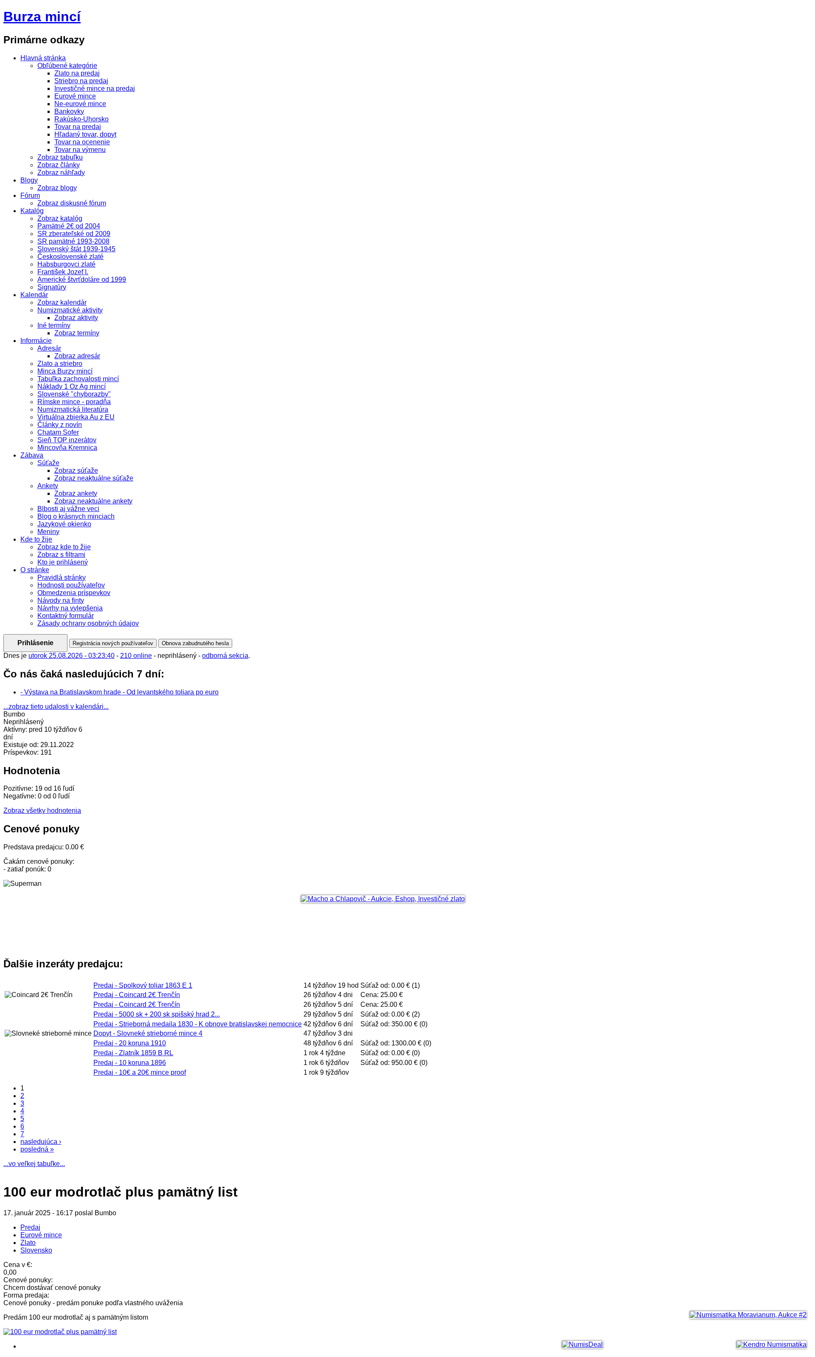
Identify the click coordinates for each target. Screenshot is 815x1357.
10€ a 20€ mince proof (139, 1072)
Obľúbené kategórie (67, 65)
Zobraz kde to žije (64, 547)
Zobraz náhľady (61, 172)
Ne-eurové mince (80, 103)
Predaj (30, 1227)
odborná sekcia (225, 655)
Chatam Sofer (58, 432)
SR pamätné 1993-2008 (73, 241)
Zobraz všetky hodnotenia (42, 810)
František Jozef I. (62, 271)
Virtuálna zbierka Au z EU (76, 417)
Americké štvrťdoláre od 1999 (81, 279)
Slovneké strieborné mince (147, 1033)
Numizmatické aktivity (70, 310)
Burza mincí (42, 16)
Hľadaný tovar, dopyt (85, 134)
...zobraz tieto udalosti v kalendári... (56, 706)
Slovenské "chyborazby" (74, 394)
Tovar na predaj (77, 126)
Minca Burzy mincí (65, 371)
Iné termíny (53, 325)
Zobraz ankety (75, 493)
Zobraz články (58, 165)
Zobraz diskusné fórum (71, 203)
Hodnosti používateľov (71, 585)
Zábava (31, 455)
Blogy (29, 180)
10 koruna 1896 (129, 1062)
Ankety (47, 485)
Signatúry (51, 287)
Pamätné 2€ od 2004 (68, 226)
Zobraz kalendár (62, 302)
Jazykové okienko (64, 524)
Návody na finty (60, 600)
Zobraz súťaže (76, 470)
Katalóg (32, 210)
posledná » (37, 1149)
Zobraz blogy (57, 187)
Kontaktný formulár (65, 615)
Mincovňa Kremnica (67, 447)
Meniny (48, 531)
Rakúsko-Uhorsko (81, 119)
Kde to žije (36, 539)
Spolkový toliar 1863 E (142, 985)
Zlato (28, 1242)
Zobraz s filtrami (61, 554)
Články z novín (59, 424)
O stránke (34, 569)
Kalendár (34, 294)
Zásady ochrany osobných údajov (88, 623)
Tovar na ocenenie (82, 142)
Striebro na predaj (81, 80)
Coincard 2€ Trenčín (136, 994)
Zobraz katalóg (59, 218)
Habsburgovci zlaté (66, 264)
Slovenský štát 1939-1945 (76, 249)
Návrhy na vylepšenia (70, 608)
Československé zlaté (70, 256)
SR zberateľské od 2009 (73, 233)
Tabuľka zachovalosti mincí (78, 378)
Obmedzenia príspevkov (73, 592)
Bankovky (69, 111)
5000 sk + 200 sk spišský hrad (156, 1014)
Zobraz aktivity (76, 317)
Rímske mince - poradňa (74, 401)
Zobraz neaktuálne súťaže (93, 478)
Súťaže (48, 462)
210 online (136, 655)
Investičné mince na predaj (94, 88)
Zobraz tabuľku (60, 157)
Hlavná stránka (43, 58)
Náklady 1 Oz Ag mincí (71, 386)
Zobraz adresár (77, 356)
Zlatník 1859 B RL (133, 1052)
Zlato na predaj (77, 73)
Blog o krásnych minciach (76, 516)
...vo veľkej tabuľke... (34, 1163)
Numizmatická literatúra (72, 409)
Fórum (30, 195)
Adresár (49, 348)
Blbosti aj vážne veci (68, 508)
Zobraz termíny (76, 333)
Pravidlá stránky (61, 577)
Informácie (36, 340)
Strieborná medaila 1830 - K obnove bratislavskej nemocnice (197, 1024)
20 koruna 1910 (129, 1043)
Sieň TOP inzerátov (66, 440)
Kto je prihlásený (62, 562)
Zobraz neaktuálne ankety (93, 501)
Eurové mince (75, 96)
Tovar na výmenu (80, 149)
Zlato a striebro (59, 363)
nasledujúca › (40, 1141)
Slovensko (36, 1250)
